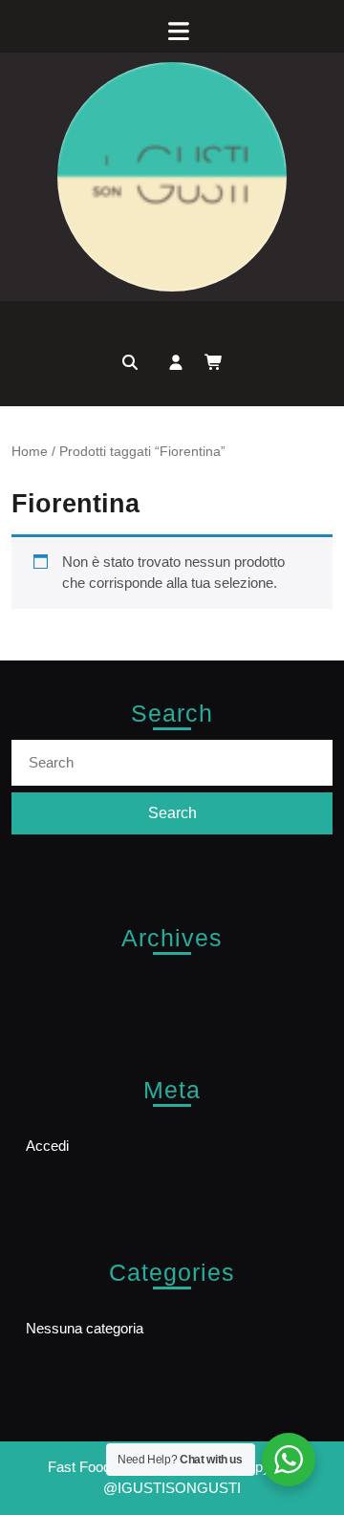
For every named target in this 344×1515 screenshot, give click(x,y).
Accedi (47, 1145)
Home (29, 451)
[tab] (171, 31)
